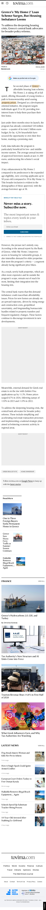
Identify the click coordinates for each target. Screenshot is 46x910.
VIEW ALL (41, 581)
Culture (39, 866)
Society (22, 866)
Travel (9, 870)
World (14, 866)
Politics (6, 866)
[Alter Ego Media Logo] (12, 894)
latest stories (15, 484)
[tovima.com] (23, 3)
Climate (17, 870)
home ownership (27, 472)
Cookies (39, 882)
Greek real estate (10, 472)
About (6, 882)
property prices (9, 103)
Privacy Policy (31, 882)
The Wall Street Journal (23, 874)
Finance (4, 67)
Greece (35, 86)
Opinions (27, 870)
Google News (27, 481)
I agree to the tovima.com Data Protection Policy (24, 236)
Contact (12, 882)
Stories (36, 870)
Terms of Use (21, 882)
